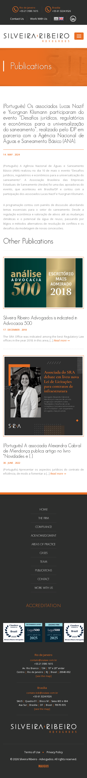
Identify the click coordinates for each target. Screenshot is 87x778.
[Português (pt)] (56, 18)
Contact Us (17, 19)
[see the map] (44, 676)
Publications (43, 570)
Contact (43, 579)
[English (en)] (61, 18)
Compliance (43, 527)
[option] (13, 632)
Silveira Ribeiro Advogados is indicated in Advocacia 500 (40, 320)
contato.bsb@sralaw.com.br (42, 692)
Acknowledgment (43, 535)
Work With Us (38, 19)
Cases (44, 553)
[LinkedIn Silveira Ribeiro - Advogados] (73, 19)
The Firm (43, 518)
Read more (60, 340)
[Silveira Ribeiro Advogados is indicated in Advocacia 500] (43, 283)
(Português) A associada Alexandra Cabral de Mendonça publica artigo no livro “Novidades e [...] (42, 451)
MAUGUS (43, 766)
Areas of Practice (43, 544)
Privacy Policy (55, 752)
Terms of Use (32, 752)
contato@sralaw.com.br (43, 660)
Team (43, 561)
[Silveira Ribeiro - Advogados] (36, 38)
